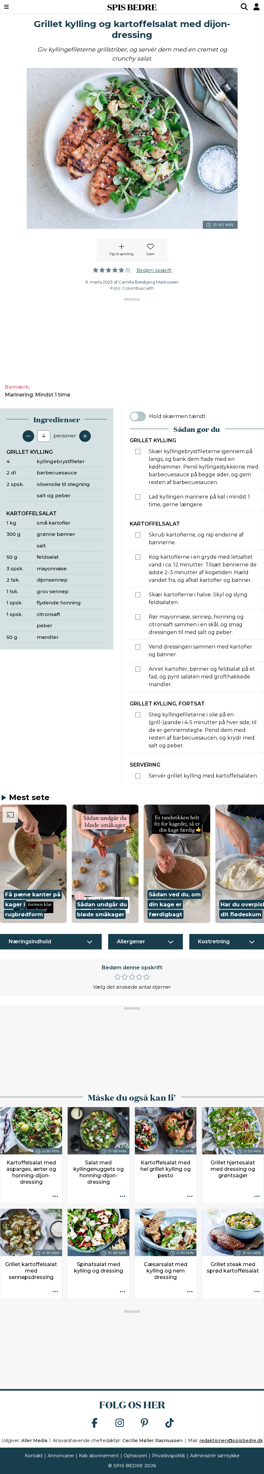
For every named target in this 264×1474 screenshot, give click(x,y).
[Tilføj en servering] (85, 436)
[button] (33, 864)
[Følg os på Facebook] (95, 1423)
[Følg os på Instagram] (120, 1423)
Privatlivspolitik (168, 1456)
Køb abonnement (99, 1456)
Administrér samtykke (215, 1456)
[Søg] (244, 6)
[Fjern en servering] (28, 436)
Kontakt (34, 1456)
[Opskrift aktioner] (55, 1196)
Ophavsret (135, 1456)
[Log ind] (256, 6)
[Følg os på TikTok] (170, 1423)
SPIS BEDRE (132, 7)
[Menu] (29, 6)
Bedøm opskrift (154, 270)
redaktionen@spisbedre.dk (231, 1440)
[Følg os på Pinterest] (144, 1423)
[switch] (138, 416)
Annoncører (61, 1456)
